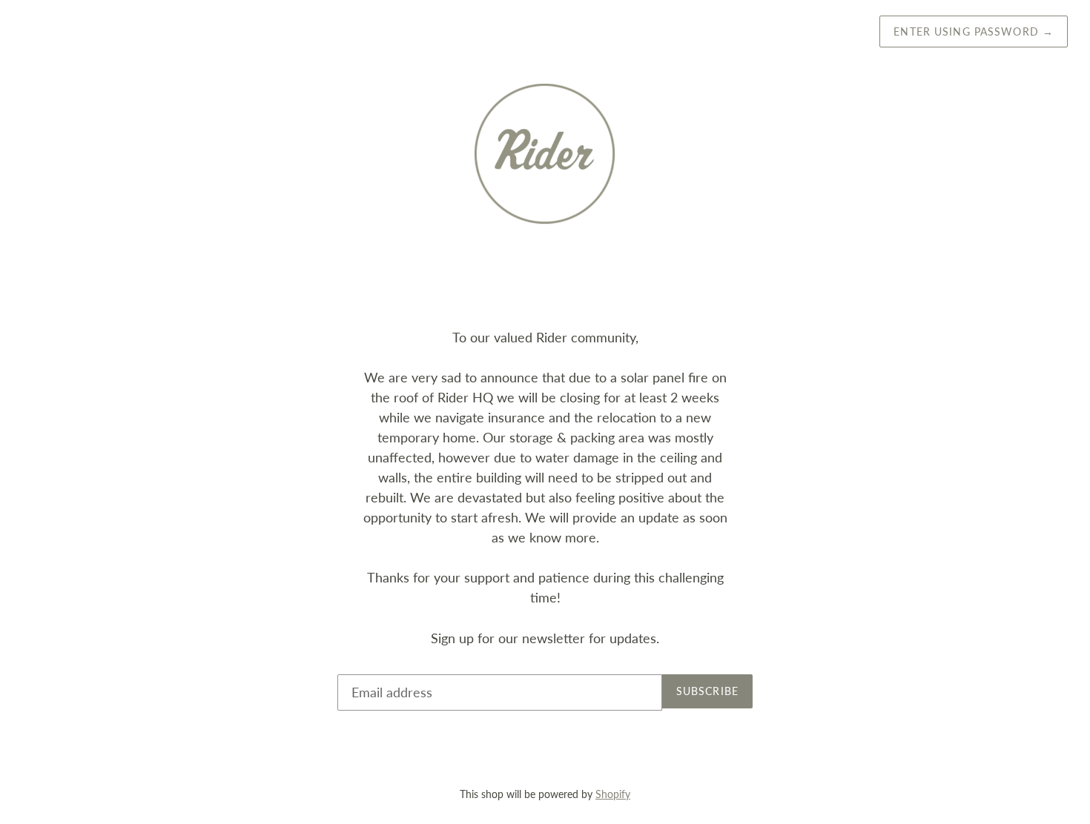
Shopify (612, 794)
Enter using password (974, 31)
